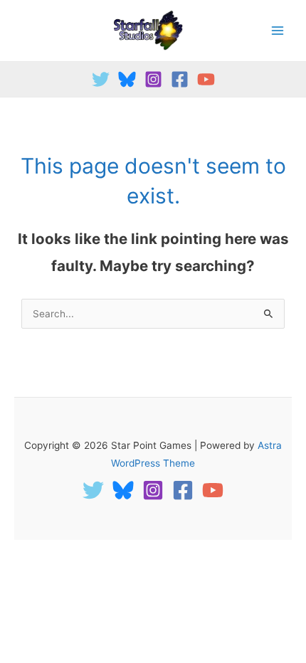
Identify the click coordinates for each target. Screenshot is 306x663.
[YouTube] (206, 79)
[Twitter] (101, 79)
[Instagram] (153, 79)
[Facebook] (180, 79)
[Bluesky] (127, 79)
